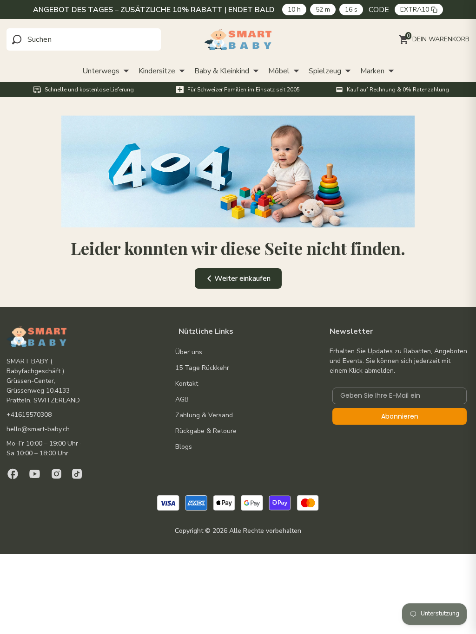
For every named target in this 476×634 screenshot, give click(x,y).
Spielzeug (325, 71)
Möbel (279, 71)
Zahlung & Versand (204, 415)
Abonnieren (399, 416)
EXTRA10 (414, 9)
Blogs (183, 446)
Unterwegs (100, 71)
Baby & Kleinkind (221, 71)
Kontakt (186, 383)
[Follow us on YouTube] (34, 473)
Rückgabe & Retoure (206, 431)
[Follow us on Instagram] (56, 473)
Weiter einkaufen (242, 278)
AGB (182, 399)
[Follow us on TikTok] (77, 474)
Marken (372, 71)
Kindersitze (157, 71)
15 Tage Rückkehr (202, 367)
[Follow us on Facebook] (13, 473)
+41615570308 (29, 414)
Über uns (188, 352)
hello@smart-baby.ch (38, 429)
